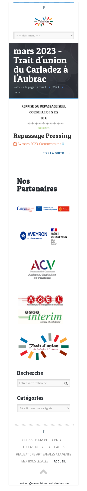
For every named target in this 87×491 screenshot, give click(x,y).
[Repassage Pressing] (43, 127)
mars (16, 92)
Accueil (41, 87)
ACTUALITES (57, 447)
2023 (55, 87)
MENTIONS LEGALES (34, 461)
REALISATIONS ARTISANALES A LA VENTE (43, 454)
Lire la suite (56, 153)
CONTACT (58, 440)
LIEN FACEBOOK (32, 447)
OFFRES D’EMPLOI (34, 440)
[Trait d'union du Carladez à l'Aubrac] (43, 21)
